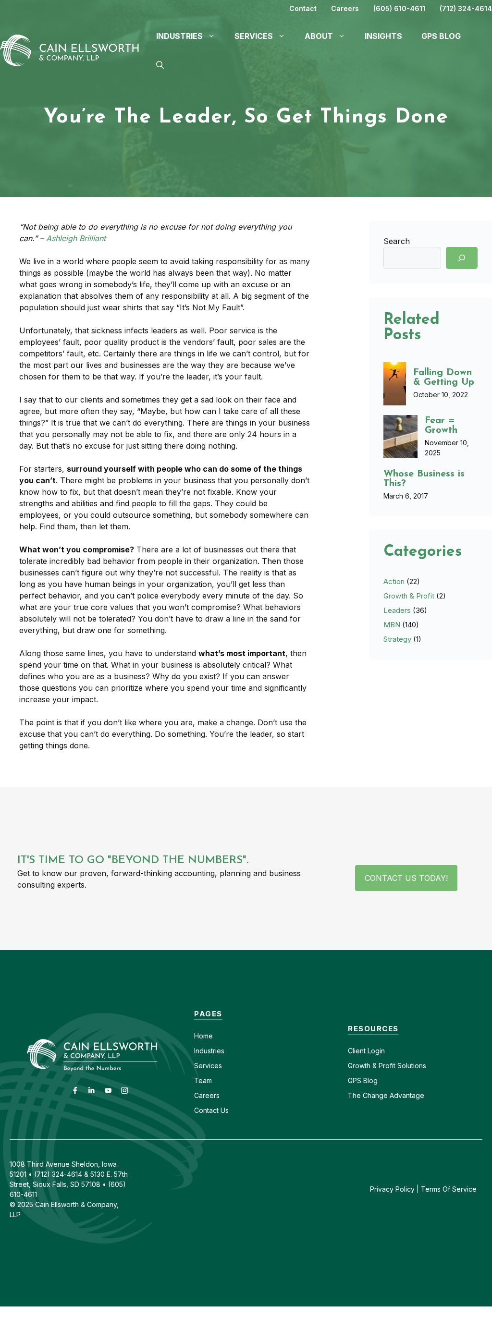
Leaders (397, 610)
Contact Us (211, 1110)
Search (396, 241)
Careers (345, 8)
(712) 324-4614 (466, 8)
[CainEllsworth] (73, 49)
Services (208, 1066)
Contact (303, 8)
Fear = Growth (441, 425)
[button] (160, 64)
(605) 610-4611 (399, 8)
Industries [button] (179, 36)
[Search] (462, 258)
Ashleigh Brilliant (76, 238)
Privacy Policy (392, 1189)
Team (203, 1080)
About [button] (319, 36)
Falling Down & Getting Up (443, 377)
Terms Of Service (449, 1189)
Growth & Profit (408, 595)
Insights (383, 36)
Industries (209, 1051)
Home (203, 1036)
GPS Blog (441, 36)
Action (394, 581)
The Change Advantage (386, 1095)
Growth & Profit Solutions (387, 1066)
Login (375, 1051)
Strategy (397, 639)
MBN (391, 624)
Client (357, 1051)
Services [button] (253, 36)
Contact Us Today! (406, 878)
